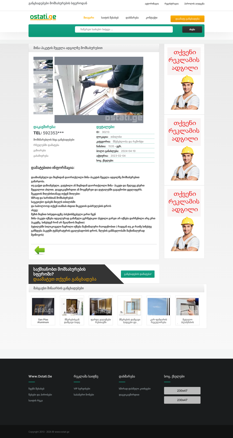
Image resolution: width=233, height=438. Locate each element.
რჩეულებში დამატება (46, 145)
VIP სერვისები (82, 388)
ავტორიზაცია (152, 3)
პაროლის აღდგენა (194, 3)
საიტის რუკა (36, 400)
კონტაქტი (151, 17)
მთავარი (89, 17)
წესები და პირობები (40, 394)
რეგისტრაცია (172, 3)
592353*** (48, 133)
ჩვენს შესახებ (36, 388)
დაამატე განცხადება (187, 18)
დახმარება (132, 17)
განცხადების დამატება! (137, 274)
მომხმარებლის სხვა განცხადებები (53, 139)
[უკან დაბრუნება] (38, 250)
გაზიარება (39, 150)
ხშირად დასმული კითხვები (135, 388)
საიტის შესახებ (110, 17)
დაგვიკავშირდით (129, 394)
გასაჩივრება (40, 155)
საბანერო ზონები (84, 394)
